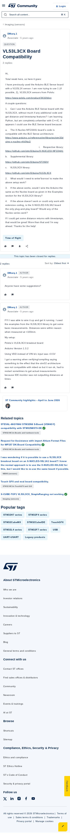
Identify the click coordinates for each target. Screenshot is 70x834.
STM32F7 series (37, 529)
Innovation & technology (16, 616)
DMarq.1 (12, 33)
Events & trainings (13, 703)
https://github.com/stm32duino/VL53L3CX (28, 173)
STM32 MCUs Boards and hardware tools (21, 433)
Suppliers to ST (11, 633)
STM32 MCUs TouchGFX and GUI (17, 486)
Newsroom (9, 695)
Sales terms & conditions (29, 817)
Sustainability (10, 607)
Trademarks (53, 817)
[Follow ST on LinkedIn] (12, 799)
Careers (7, 624)
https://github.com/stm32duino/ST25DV (27, 162)
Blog (5, 642)
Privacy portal (24, 821)
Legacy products (35, 537)
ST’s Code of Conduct (15, 775)
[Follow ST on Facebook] (26, 799)
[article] (35, 284)
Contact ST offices (13, 668)
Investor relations (12, 598)
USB (55, 529)
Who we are (9, 589)
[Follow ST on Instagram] (19, 799)
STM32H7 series (12, 514)
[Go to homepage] (10, 570)
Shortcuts (8, 730)
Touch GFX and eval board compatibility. (25, 481)
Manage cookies (44, 821)
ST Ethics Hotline (12, 766)
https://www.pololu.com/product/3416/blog (28, 98)
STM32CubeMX (12, 522)
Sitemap (7, 739)
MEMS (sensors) (10, 474)
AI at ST (7, 712)
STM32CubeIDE (36, 522)
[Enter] (5, 14)
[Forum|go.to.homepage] (22, 6)
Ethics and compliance (15, 757)
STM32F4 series (37, 514)
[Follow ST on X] (5, 799)
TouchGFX (57, 522)
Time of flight (13, 238)
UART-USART (11, 537)
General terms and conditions (19, 651)
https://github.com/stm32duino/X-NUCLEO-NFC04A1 (34, 151)
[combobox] (35, 14)
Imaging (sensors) (15, 24)
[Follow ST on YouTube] (33, 799)
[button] (4, 6)
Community (9, 686)
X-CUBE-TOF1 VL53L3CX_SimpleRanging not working (32, 494)
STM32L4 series (12, 529)
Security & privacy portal (16, 783)
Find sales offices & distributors (20, 677)
